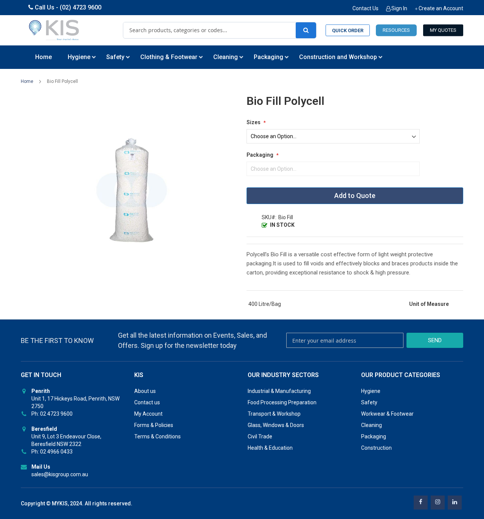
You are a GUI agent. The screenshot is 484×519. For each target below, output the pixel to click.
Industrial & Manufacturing (279, 391)
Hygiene (370, 391)
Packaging (373, 436)
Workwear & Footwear (387, 414)
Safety (369, 402)
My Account (148, 414)
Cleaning (371, 425)
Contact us (147, 402)
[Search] (306, 30)
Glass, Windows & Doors (276, 425)
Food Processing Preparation (282, 402)
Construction (376, 448)
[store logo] (54, 30)
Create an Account (441, 8)
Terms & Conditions (157, 436)
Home (27, 81)
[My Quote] (443, 30)
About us (145, 391)
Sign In (399, 8)
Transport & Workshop (274, 414)
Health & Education (270, 448)
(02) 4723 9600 (80, 7)
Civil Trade (260, 436)
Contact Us (365, 8)
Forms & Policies (153, 425)
